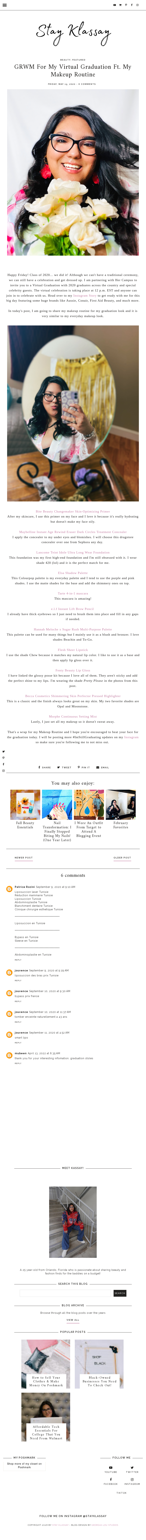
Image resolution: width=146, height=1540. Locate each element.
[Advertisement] (76, 1128)
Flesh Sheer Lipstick (73, 650)
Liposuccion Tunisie (28, 898)
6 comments (87, 84)
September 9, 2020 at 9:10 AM (55, 887)
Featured (79, 60)
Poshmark (24, 1467)
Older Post (122, 857)
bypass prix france (27, 996)
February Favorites (120, 825)
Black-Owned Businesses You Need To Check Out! (100, 1381)
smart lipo (21, 1037)
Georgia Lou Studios (105, 1525)
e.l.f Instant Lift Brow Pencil (72, 609)
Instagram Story (85, 295)
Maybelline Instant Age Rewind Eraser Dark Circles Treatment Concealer (73, 532)
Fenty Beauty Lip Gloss (73, 670)
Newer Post (24, 857)
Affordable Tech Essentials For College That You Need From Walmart (46, 1432)
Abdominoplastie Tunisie (31, 902)
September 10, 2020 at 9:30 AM (49, 991)
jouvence (21, 970)
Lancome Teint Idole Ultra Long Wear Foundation (73, 552)
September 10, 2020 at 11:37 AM (50, 1012)
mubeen (21, 1053)
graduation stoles (81, 1058)
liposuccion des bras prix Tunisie (37, 975)
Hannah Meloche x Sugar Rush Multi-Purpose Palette (73, 629)
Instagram (131, 737)
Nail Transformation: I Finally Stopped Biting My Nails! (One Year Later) (57, 831)
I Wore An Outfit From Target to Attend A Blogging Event (89, 829)
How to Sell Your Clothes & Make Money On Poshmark (46, 1381)
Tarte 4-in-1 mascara (73, 593)
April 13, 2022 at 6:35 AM (44, 1053)
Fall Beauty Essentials (25, 825)
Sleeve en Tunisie (26, 940)
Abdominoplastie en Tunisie (33, 954)
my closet (31, 1463)
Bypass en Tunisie (26, 937)
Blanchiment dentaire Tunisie (34, 905)
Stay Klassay (60, 1525)
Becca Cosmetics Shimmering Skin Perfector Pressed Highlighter (73, 696)
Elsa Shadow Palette (73, 573)
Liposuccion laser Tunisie (31, 892)
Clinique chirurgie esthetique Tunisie (39, 909)
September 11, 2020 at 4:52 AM (49, 1032)
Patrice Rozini (25, 887)
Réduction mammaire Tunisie (34, 895)
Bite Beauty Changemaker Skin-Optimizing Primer (73, 511)
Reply (18, 960)
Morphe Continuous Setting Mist (73, 716)
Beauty (65, 60)
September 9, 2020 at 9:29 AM (49, 970)
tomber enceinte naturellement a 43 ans (41, 1016)
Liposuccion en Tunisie (30, 923)
